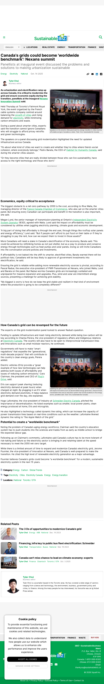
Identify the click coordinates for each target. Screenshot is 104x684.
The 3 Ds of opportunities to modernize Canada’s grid (50, 529)
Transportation (76, 47)
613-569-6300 (94, 662)
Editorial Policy (51, 680)
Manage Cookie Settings (28, 666)
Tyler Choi (14, 81)
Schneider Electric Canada (66, 400)
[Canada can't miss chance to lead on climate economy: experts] (9, 563)
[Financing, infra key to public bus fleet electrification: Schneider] (9, 548)
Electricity (14, 73)
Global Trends (36, 470)
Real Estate (48, 47)
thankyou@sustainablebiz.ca (88, 667)
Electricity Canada (12, 340)
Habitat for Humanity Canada (81, 150)
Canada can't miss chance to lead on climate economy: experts (56, 557)
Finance (92, 47)
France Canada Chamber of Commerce (47, 209)
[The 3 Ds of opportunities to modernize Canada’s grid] (9, 534)
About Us (24, 680)
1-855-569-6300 (93, 659)
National (24, 73)
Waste (82, 638)
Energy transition (59, 475)
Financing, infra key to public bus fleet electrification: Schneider (57, 543)
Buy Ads (95, 637)
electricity (18, 117)
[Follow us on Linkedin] (51, 664)
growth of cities (23, 115)
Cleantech (41, 561)
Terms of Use (66, 680)
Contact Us (79, 680)
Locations (32, 47)
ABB (38, 532)
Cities (22, 475)
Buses (45, 547)
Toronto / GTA (29, 480)
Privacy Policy (36, 680)
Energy (61, 47)
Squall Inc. (96, 672)
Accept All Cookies (27, 659)
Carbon (24, 470)
